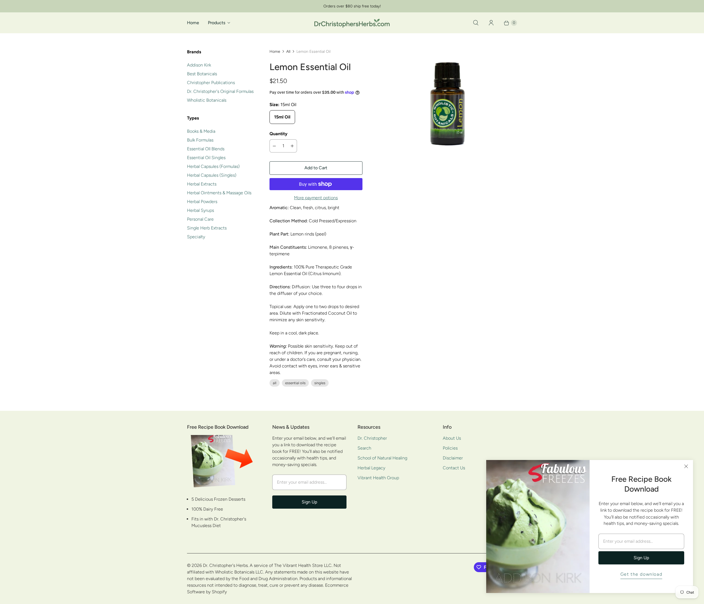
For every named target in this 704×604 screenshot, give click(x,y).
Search (364, 448)
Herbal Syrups (200, 210)
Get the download (641, 574)
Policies (450, 448)
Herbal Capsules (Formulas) (213, 166)
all (274, 383)
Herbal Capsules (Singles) (211, 175)
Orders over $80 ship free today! (352, 6)
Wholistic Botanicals (206, 100)
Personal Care (200, 219)
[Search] (475, 22)
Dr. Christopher (372, 438)
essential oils (295, 383)
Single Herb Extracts (207, 228)
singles (319, 383)
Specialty (196, 236)
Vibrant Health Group (378, 477)
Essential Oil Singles (206, 157)
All (288, 51)
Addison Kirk (199, 65)
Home (193, 22)
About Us (452, 438)
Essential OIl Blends (205, 148)
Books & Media (201, 131)
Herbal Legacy (371, 467)
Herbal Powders (202, 201)
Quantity (278, 133)
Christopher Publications (211, 82)
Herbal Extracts (201, 184)
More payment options (316, 197)
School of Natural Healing (382, 458)
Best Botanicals (202, 73)
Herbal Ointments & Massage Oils (219, 192)
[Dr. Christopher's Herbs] (352, 23)
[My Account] (491, 22)
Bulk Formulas (200, 140)
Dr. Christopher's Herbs (225, 565)
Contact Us (454, 467)
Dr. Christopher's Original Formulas (220, 91)
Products (216, 22)
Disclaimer (453, 458)
